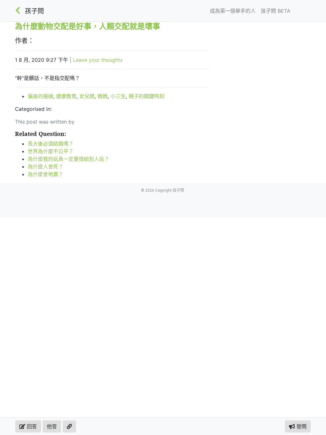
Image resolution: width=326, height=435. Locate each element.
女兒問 (87, 96)
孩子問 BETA (275, 11)
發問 (301, 426)
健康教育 (66, 96)
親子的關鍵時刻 (146, 96)
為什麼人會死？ (45, 166)
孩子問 (34, 11)
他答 (52, 426)
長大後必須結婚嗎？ (51, 143)
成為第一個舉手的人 (233, 11)
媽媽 (102, 96)
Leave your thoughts (98, 60)
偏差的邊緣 (40, 96)
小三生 (118, 96)
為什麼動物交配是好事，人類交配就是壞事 (87, 26)
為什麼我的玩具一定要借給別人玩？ (68, 159)
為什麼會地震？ (45, 174)
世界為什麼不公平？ (51, 151)
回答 (31, 426)
